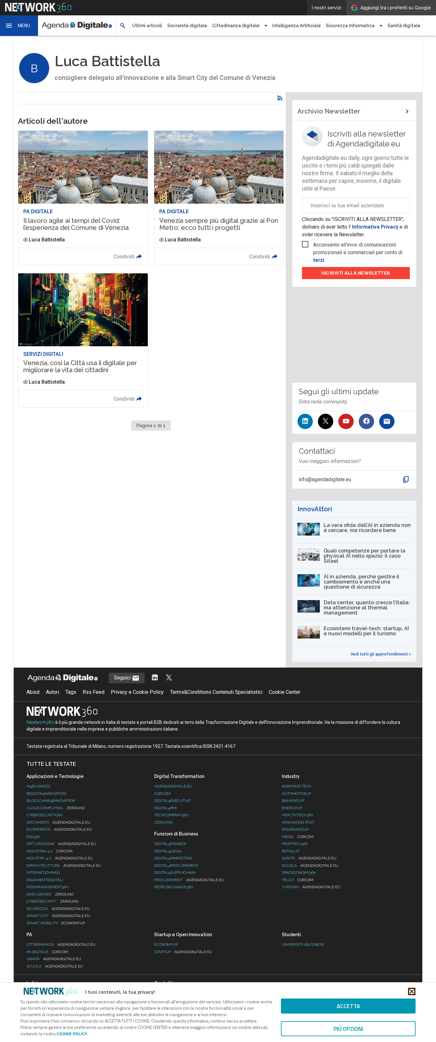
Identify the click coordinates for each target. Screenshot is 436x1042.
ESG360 (33, 836)
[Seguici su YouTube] (346, 421)
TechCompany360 (171, 815)
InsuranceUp (295, 829)
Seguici (123, 678)
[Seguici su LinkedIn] (305, 421)
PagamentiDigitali (44, 880)
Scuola (310, 865)
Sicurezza (58, 908)
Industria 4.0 (49, 851)
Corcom (162, 793)
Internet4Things (43, 872)
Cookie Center (284, 692)
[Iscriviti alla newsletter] (387, 421)
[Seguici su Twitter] (325, 421)
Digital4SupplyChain (174, 872)
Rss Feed (93, 692)
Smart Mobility (55, 923)
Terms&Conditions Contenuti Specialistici (216, 692)
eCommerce (59, 829)
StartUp (183, 952)
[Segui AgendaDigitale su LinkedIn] (155, 678)
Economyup (166, 944)
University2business (303, 944)
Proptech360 (295, 844)
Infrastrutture (63, 865)
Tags (70, 692)
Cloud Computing (55, 808)
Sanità (309, 858)
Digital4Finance (170, 844)
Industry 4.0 (59, 858)
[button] (19, 25)
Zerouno (163, 822)
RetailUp (290, 851)
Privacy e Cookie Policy (137, 692)
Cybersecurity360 (44, 815)
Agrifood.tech (296, 786)
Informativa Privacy (375, 227)
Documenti (58, 822)
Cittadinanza (60, 944)
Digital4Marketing (173, 858)
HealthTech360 (297, 815)
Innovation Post (298, 822)
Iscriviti (355, 273)
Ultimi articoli (147, 25)
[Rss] (280, 98)
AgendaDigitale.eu (173, 786)
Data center (49, 894)
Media (297, 836)
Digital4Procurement (176, 865)
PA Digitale (47, 952)
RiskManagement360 (47, 887)
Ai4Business (38, 786)
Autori (52, 692)
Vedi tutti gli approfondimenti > (380, 654)
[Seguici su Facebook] (366, 421)
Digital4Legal (168, 851)
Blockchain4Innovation (50, 800)
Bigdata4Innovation (46, 793)
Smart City (58, 915)
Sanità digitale (403, 25)
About (33, 692)
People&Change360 (173, 887)
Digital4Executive (172, 800)
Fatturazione (61, 844)
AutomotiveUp (296, 793)
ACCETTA (348, 1006)
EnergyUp (292, 808)
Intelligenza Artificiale (296, 25)
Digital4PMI (165, 808)
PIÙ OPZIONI (348, 1028)
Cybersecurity (52, 901)
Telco (297, 880)
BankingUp (293, 800)
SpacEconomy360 (299, 872)
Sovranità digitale (187, 25)
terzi (318, 260)
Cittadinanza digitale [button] (235, 25)
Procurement (189, 880)
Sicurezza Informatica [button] (350, 25)
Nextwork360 (40, 722)
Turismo (311, 887)
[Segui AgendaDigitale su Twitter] (169, 678)
